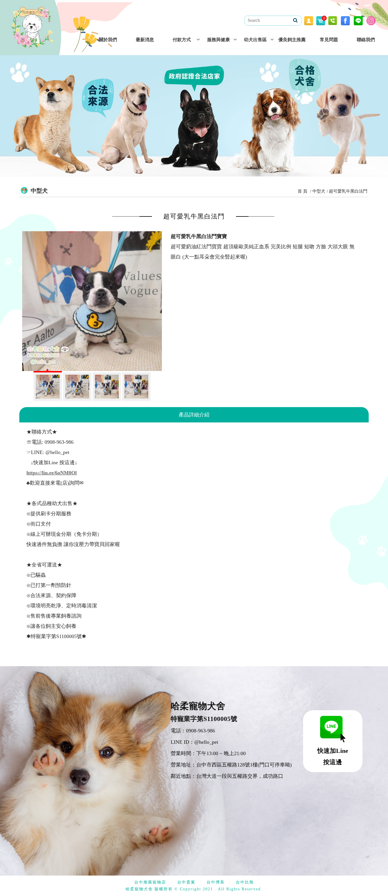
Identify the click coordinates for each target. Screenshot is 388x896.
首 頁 (302, 191)
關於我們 (108, 39)
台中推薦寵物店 (150, 882)
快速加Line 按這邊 (332, 756)
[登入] (308, 20)
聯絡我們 (366, 39)
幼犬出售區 (255, 39)
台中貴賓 (186, 882)
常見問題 (329, 39)
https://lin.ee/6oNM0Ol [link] (51, 473)
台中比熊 (245, 882)
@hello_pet (206, 742)
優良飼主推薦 (292, 39)
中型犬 (318, 191)
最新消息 (145, 39)
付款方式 (182, 39)
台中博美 (215, 882)
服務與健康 (218, 39)
